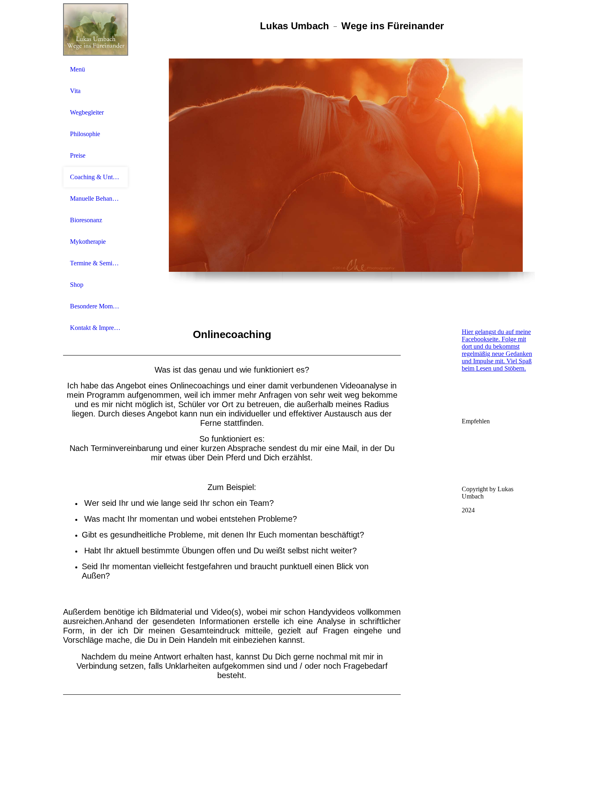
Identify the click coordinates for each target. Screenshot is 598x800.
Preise (77, 155)
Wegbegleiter (87, 112)
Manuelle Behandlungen (95, 198)
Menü (77, 69)
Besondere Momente (95, 306)
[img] (95, 29)
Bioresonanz (86, 220)
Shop (76, 284)
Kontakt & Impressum (95, 327)
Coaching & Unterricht (95, 176)
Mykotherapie (88, 241)
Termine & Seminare (95, 263)
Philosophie (85, 133)
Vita (75, 90)
